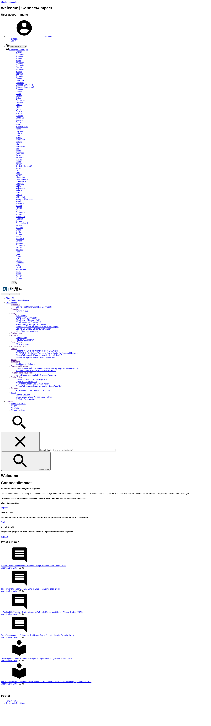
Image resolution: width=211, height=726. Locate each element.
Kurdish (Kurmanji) (24, 166)
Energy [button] (14, 313)
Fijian (18, 107)
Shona (18, 230)
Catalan (19, 78)
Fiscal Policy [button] (16, 342)
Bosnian (19, 74)
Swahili (19, 247)
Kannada (20, 157)
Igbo (17, 144)
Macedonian (21, 181)
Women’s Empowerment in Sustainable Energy (36, 357)
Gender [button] (14, 349)
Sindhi (18, 232)
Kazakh (19, 159)
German (19, 120)
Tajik (18, 252)
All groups (15, 406)
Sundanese (21, 245)
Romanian (20, 217)
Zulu (18, 280)
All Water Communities (25, 399)
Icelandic (19, 142)
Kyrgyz (19, 168)
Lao (17, 170)
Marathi (19, 195)
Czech (18, 94)
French (19, 111)
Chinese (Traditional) (25, 87)
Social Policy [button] (16, 377)
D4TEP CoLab (22, 311)
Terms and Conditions (15, 703)
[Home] (12, 291)
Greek (18, 122)
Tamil (18, 254)
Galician (19, 116)
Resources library (18, 404)
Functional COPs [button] (18, 346)
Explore (4, 508)
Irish (17, 149)
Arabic (18, 61)
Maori (18, 192)
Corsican (19, 89)
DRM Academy (22, 344)
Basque (19, 67)
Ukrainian (20, 263)
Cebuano (20, 80)
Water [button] (13, 393)
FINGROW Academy (25, 340)
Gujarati (19, 124)
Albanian (19, 56)
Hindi (18, 135)
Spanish (19, 243)
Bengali (19, 72)
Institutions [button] (15, 362)
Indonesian (20, 146)
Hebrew (19, 133)
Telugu (18, 256)
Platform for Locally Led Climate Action (32, 384)
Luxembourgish (22, 179)
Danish (19, 96)
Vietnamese (21, 269)
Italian (18, 151)
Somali (19, 241)
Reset (14, 283)
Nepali (18, 201)
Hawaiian (20, 131)
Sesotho (19, 228)
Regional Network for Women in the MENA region (37, 327)
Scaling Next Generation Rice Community (34, 307)
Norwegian (20, 203)
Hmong (19, 138)
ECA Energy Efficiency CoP (28, 320)
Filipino (19, 105)
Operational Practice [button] (19, 366)
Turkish (19, 261)
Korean (19, 164)
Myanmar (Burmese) (24, 199)
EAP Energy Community (26, 318)
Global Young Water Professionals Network (34, 397)
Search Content (47, 450)
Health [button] (13, 360)
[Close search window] (20, 441)
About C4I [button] (10, 298)
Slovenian (20, 239)
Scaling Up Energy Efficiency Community (33, 329)
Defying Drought (23, 395)
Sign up (14, 39)
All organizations (18, 410)
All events (15, 408)
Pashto (19, 206)
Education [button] (15, 309)
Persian (19, 208)
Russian (19, 219)
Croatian (19, 91)
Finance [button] (14, 335)
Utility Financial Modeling (27, 331)
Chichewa (20, 83)
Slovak (19, 236)
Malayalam (20, 188)
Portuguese (21, 212)
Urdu (18, 265)
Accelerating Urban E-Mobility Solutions (33, 390)
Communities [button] (11, 303)
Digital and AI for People (26, 382)
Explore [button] (9, 401)
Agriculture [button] (15, 305)
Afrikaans (20, 54)
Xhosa (18, 274)
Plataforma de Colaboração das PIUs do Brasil (36, 371)
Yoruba (19, 278)
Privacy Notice (12, 701)
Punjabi (19, 214)
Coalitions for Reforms (25, 364)
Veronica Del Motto (9, 568)
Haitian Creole (22, 127)
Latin (18, 173)
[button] (29, 36)
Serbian (19, 225)
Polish (18, 210)
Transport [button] (15, 388)
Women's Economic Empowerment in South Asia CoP (39, 355)
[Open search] (19, 431)
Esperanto (20, 100)
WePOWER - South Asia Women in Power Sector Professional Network (47, 353)
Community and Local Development (31, 379)
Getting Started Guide (20, 300)
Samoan (19, 221)
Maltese (19, 190)
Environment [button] (16, 333)
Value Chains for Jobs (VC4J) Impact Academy (36, 375)
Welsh (18, 272)
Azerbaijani (21, 65)
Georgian (20, 118)
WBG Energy (21, 316)
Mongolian (20, 197)
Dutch (18, 98)
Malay (18, 186)
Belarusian (20, 69)
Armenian (20, 63)
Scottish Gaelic (22, 223)
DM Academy (21, 338)
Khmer (18, 162)
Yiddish (19, 276)
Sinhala (19, 234)
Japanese (20, 153)
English (19, 52)
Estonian (19, 102)
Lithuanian (20, 177)
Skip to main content (10, 2)
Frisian (19, 113)
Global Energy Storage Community (31, 324)
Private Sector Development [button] (23, 373)
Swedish (19, 250)
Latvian (19, 175)
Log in (13, 41)
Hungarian (20, 140)
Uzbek (18, 267)
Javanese (20, 155)
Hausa (18, 129)
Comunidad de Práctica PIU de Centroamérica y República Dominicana (47, 368)
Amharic (19, 58)
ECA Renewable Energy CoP (28, 322)
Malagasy (20, 184)
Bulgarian (20, 76)
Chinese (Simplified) (24, 85)
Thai (18, 258)
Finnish (19, 109)
